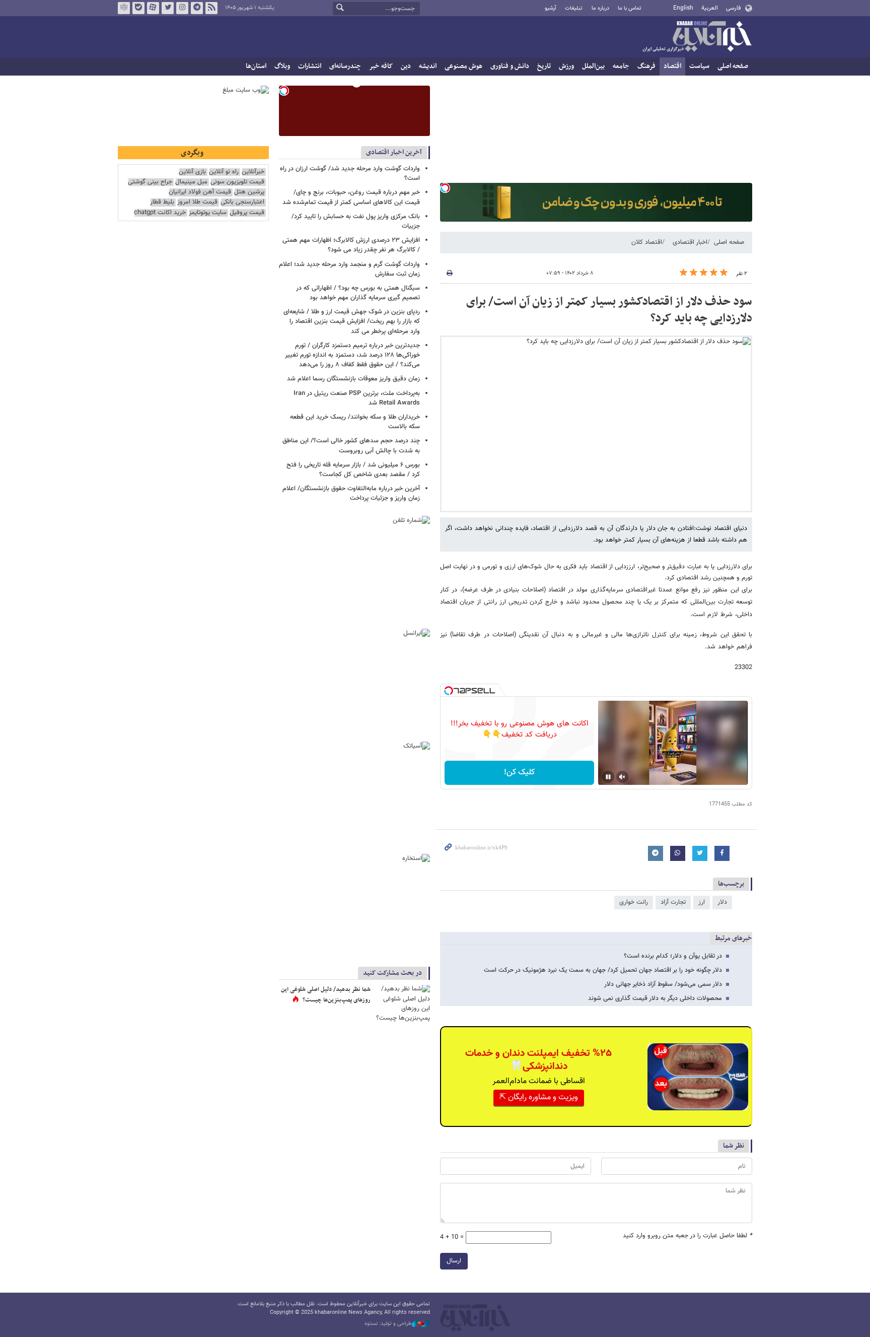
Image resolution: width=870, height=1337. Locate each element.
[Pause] (608, 777)
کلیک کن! (519, 772)
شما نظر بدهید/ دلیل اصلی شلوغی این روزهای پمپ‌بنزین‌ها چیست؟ (326, 995)
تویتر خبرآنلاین (168, 8)
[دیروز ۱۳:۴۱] (402, 1003)
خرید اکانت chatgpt (160, 213)
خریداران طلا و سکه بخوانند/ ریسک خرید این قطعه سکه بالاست (355, 422)
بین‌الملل (593, 66)
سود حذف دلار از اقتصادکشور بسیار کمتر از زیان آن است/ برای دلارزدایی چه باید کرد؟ (609, 310)
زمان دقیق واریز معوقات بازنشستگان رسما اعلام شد (352, 379)
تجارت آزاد (673, 902)
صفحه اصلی (732, 66)
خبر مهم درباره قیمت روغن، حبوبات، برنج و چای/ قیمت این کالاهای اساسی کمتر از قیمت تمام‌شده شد (351, 197)
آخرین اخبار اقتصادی (394, 152)
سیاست (699, 66)
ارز (701, 902)
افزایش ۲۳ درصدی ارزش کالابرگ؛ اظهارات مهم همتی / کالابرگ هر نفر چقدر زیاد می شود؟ (351, 245)
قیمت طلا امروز (197, 202)
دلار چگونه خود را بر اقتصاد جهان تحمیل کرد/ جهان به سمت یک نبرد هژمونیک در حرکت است (603, 970)
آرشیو (550, 8)
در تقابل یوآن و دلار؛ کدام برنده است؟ (673, 956)
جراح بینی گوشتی (150, 182)
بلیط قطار (162, 202)
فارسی (733, 8)
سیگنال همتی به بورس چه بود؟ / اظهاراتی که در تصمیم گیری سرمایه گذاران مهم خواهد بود (358, 293)
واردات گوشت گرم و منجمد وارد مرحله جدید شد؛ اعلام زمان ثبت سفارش (349, 269)
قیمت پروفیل (247, 213)
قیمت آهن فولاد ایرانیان (200, 192)
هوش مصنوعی (463, 66)
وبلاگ (282, 66)
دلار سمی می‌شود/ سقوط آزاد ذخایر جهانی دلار (663, 984)
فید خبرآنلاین (211, 8)
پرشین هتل (249, 192)
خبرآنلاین (696, 37)
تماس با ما (629, 8)
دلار (722, 902)
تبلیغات (574, 8)
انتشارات (309, 66)
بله (138, 8)
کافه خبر (381, 66)
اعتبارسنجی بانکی (242, 202)
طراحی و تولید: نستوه (388, 1324)
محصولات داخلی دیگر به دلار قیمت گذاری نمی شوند (655, 998)
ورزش (566, 66)
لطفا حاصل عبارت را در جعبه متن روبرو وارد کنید (687, 1236)
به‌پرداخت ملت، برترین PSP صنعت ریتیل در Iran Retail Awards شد (357, 398)
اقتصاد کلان (646, 242)
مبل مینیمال (191, 182)
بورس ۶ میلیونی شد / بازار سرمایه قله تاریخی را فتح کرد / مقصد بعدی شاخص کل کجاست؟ (353, 470)
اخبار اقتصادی (690, 242)
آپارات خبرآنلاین (153, 8)
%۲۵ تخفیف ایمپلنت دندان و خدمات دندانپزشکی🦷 (538, 1060)
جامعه (621, 66)
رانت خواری (633, 902)
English (683, 8)
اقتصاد (672, 66)
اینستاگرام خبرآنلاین (182, 8)
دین (406, 66)
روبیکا (124, 8)
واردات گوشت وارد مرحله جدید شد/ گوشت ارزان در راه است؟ (350, 173)
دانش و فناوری (509, 66)
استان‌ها (256, 66)
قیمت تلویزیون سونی (237, 182)
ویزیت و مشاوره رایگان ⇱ (538, 1097)
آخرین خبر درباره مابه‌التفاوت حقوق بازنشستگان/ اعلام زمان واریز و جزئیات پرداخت (351, 493)
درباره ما (600, 8)
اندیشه (428, 66)
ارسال (454, 1261)
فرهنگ (646, 66)
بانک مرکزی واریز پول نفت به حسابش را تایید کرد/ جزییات (356, 221)
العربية (709, 8)
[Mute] (622, 777)
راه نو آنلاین (224, 172)
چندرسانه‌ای (345, 66)
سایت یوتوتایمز (208, 213)
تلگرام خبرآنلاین (197, 8)
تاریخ (544, 66)
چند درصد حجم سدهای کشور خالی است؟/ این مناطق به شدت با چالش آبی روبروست (351, 445)
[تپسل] (445, 188)
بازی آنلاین (192, 172)
